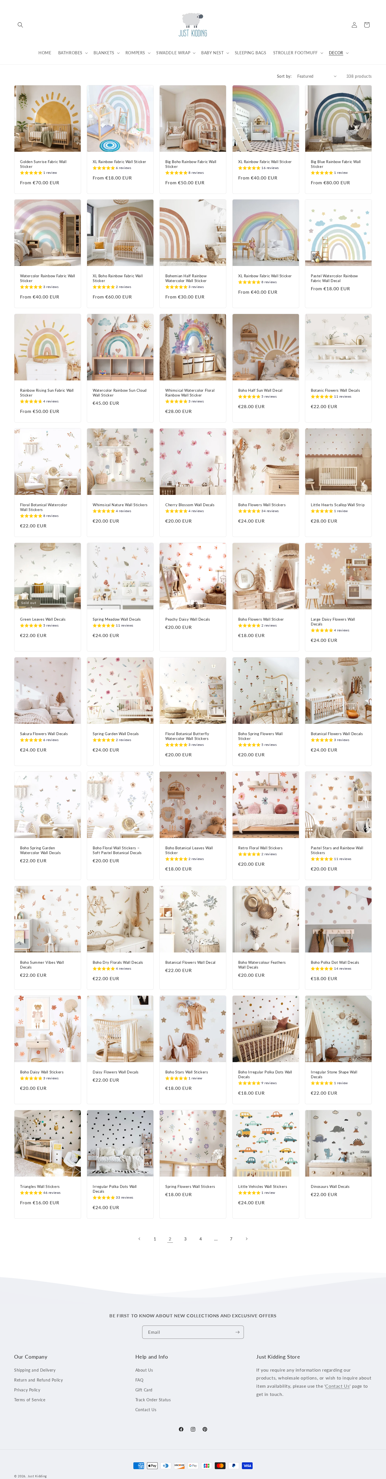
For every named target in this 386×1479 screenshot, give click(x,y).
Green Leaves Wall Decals (43, 619)
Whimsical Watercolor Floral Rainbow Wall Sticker (189, 392)
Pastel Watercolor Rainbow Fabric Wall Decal (334, 278)
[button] (20, 25)
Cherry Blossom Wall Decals (190, 505)
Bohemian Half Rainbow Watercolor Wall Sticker (186, 278)
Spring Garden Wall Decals (116, 733)
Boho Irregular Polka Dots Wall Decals (265, 1074)
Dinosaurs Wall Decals (330, 1186)
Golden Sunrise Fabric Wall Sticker (43, 164)
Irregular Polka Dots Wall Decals (115, 1189)
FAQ (139, 1380)
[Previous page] (139, 1239)
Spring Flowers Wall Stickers (190, 1186)
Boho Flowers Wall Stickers (262, 505)
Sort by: (284, 76)
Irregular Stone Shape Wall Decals (334, 1074)
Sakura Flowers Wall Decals (44, 733)
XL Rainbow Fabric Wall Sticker (119, 161)
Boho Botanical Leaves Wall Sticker (189, 850)
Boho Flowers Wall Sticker (261, 619)
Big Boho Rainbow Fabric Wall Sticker (190, 164)
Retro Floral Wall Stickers (260, 848)
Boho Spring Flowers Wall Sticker (260, 736)
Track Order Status (153, 1399)
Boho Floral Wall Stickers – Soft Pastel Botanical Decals (117, 850)
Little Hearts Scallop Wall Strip (338, 505)
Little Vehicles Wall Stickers (262, 1186)
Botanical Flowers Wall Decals (337, 733)
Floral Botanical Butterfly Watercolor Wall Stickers (187, 736)
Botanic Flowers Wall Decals (335, 390)
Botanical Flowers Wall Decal (190, 962)
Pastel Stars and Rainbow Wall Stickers (337, 850)
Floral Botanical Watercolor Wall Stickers (43, 507)
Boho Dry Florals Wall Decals (118, 962)
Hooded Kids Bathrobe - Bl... (35, 1453)
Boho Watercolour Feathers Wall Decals (262, 964)
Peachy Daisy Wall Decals (187, 619)
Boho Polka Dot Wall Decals (335, 962)
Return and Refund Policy (38, 1380)
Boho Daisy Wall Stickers (42, 1072)
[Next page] (246, 1239)
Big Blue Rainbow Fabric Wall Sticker (336, 164)
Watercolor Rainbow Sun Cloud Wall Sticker (120, 392)
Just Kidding (37, 1476)
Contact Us (146, 1409)
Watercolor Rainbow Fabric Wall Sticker (47, 278)
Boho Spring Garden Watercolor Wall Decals (40, 850)
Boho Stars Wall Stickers (186, 1072)
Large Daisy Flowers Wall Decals (333, 621)
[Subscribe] (237, 1332)
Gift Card (144, 1389)
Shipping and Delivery (35, 1370)
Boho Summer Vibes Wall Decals (42, 964)
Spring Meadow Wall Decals (117, 619)
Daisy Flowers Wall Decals (116, 1072)
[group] (38, 173)
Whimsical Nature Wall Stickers (120, 505)
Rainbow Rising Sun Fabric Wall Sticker (47, 392)
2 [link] (170, 1238)
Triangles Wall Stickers (40, 1186)
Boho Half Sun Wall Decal (260, 390)
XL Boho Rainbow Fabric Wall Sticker (118, 278)
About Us (144, 1370)
